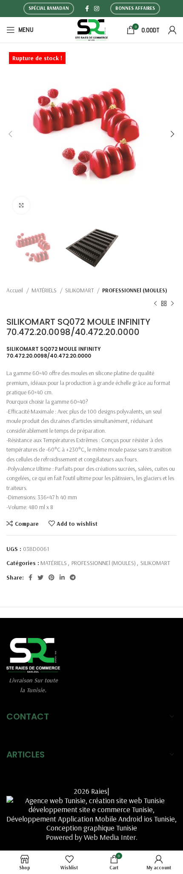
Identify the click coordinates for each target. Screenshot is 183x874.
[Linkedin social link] (62, 577)
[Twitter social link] (40, 577)
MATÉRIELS (44, 290)
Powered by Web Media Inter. (91, 837)
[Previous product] (155, 304)
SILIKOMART (80, 290)
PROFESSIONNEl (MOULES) (134, 290)
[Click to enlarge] (21, 205)
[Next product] (172, 304)
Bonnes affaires (135, 8)
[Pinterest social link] (51, 577)
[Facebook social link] (87, 8)
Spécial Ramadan (49, 8)
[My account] (172, 29)
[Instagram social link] (97, 8)
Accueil (15, 290)
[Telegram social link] (72, 577)
